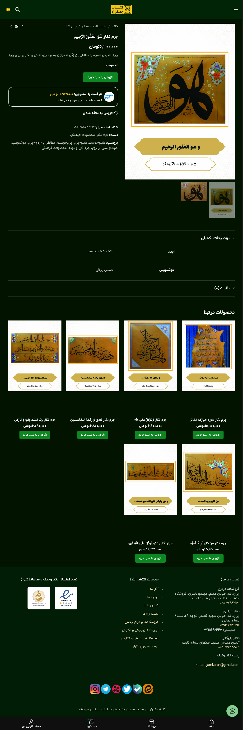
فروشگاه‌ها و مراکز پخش (142, 622)
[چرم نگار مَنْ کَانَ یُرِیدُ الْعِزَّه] (208, 491)
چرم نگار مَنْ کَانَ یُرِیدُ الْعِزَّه (208, 543)
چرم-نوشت (65, 143)
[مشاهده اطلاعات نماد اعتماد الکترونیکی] (66, 598)
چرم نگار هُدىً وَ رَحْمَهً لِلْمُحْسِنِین (92, 420)
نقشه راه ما (151, 614)
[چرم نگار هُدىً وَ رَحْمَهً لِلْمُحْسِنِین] (92, 367)
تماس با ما (151, 605)
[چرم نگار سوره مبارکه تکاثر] (208, 367)
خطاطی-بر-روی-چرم (42, 143)
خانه (115, 26)
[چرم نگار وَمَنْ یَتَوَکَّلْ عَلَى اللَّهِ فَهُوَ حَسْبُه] (150, 491)
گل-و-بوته (75, 148)
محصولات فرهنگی (94, 26)
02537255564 (228, 647)
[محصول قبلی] (22, 26)
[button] (230, 101)
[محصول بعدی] (11, 26)
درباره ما (153, 597)
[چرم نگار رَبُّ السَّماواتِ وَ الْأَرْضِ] (34, 367)
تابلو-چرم (80, 143)
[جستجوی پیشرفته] (8, 9)
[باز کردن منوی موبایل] (236, 9)
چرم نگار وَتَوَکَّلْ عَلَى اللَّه (150, 420)
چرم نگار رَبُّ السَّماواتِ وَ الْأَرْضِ (34, 420)
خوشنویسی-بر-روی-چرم (101, 148)
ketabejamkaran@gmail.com (217, 665)
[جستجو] (18, 9)
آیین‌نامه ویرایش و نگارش (140, 630)
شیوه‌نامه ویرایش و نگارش (140, 638)
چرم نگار (71, 26)
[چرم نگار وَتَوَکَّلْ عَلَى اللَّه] (150, 367)
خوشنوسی (19, 143)
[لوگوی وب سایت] (121, 9)
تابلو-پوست (97, 143)
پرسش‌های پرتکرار (146, 646)
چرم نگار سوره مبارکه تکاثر (208, 420)
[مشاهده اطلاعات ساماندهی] (39, 598)
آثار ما (154, 589)
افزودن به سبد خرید (100, 77)
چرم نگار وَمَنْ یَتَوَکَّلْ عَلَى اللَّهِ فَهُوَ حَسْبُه (150, 545)
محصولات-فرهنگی (54, 148)
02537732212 (229, 625)
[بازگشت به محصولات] (17, 26)
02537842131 (229, 603)
